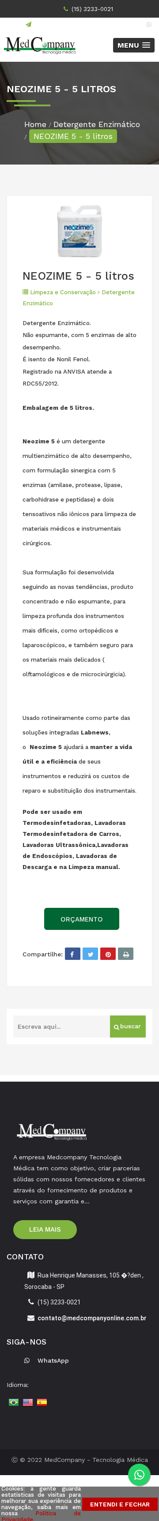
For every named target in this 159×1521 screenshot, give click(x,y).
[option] (79, 231)
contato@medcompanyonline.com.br (85, 24)
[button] (134, 45)
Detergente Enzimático (96, 124)
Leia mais (45, 1229)
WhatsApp (53, 1360)
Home (35, 124)
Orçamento (82, 919)
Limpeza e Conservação (63, 292)
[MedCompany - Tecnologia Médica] (40, 45)
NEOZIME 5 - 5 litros (73, 136)
